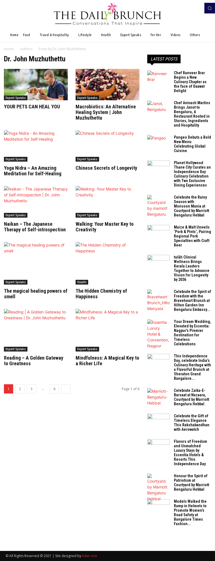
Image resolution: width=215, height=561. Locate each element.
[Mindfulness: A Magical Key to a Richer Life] (107, 330)
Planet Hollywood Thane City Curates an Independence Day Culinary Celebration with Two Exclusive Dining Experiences (192, 173)
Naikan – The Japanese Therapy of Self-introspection (35, 226)
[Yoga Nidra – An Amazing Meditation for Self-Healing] (36, 146)
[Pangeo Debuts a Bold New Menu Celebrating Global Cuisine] (158, 143)
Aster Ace (89, 555)
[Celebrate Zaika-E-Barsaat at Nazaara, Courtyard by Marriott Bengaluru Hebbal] (158, 397)
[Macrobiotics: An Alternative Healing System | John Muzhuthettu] (107, 84)
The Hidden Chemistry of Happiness (101, 293)
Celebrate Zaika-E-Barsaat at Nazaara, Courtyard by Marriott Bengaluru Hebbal (191, 397)
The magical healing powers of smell (35, 293)
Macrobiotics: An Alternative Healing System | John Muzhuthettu (106, 112)
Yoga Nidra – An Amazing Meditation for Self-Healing (32, 170)
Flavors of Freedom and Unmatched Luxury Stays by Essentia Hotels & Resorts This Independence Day (190, 452)
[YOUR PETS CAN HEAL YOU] (36, 84)
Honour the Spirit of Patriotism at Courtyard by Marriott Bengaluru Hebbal (191, 483)
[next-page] (66, 389)
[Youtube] (198, 8)
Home (9, 48)
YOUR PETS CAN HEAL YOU (32, 107)
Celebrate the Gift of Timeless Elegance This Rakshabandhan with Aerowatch (191, 423)
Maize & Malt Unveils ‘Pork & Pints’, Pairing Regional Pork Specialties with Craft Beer (192, 236)
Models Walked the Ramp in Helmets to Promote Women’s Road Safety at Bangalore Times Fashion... (190, 512)
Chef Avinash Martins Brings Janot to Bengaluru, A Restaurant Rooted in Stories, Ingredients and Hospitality (192, 114)
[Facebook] (190, 8)
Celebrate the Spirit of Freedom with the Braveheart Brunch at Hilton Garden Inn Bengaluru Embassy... (192, 300)
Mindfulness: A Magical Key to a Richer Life (107, 360)
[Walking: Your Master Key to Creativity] (107, 202)
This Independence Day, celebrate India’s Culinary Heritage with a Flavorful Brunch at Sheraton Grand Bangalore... (192, 367)
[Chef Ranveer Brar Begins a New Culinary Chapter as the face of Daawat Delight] (158, 78)
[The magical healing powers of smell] (36, 263)
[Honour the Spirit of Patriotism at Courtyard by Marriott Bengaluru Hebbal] (158, 488)
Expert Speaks (16, 98)
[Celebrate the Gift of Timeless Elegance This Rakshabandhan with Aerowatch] (158, 421)
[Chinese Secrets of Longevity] (107, 146)
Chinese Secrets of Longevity (106, 168)
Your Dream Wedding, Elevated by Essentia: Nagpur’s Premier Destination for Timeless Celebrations (192, 332)
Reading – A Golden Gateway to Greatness (33, 360)
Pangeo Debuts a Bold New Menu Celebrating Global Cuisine (192, 144)
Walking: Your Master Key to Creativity (105, 226)
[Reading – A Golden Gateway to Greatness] (36, 330)
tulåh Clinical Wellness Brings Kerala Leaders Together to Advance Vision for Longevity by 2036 (191, 268)
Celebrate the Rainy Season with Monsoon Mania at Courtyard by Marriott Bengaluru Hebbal (191, 206)
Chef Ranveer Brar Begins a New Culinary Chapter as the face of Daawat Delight (190, 82)
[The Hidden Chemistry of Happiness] (107, 263)
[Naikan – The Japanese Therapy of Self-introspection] (36, 202)
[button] (209, 8)
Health (82, 282)
